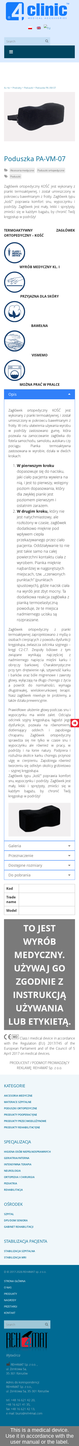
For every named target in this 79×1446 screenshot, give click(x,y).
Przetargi (10, 1306)
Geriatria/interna (16, 1158)
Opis (12, 394)
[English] (38, 28)
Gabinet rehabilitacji (18, 1227)
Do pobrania (19, 874)
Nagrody (10, 1300)
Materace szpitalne (17, 1102)
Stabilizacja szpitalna (19, 1251)
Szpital (9, 1214)
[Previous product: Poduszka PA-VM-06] (6, 88)
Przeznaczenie (20, 855)
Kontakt (9, 1313)
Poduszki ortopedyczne (50, 170)
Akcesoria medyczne (22, 170)
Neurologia (12, 1171)
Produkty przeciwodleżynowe (25, 1121)
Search (48, 41)
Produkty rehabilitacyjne (22, 1127)
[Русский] (47, 28)
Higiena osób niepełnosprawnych (27, 1152)
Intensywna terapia (17, 1164)
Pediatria (10, 1183)
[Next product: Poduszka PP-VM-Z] (72, 88)
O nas (8, 1287)
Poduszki (15, 176)
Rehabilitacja (13, 1190)
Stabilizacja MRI (15, 1257)
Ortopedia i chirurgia (19, 1177)
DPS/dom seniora (16, 1220)
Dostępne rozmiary (25, 865)
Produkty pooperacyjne (20, 1114)
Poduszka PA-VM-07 (35, 158)
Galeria (14, 845)
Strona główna (14, 1281)
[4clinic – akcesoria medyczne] (39, 11)
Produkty (10, 1294)
